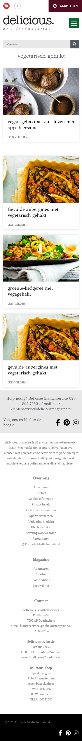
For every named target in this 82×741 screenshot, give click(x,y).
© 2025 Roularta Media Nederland (27, 722)
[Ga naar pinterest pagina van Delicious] (65, 422)
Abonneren (41, 568)
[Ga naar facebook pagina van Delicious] (56, 422)
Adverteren (41, 487)
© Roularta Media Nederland (41, 544)
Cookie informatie (41, 498)
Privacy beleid (41, 504)
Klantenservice (41, 527)
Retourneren (41, 538)
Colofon (41, 574)
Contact (41, 493)
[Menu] (74, 23)
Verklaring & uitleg (41, 521)
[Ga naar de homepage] (28, 20)
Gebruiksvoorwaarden (41, 510)
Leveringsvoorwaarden (41, 533)
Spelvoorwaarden (41, 516)
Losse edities (41, 580)
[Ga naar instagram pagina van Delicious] (74, 422)
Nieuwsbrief (41, 585)
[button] (65, 6)
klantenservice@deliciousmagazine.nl (41, 409)
